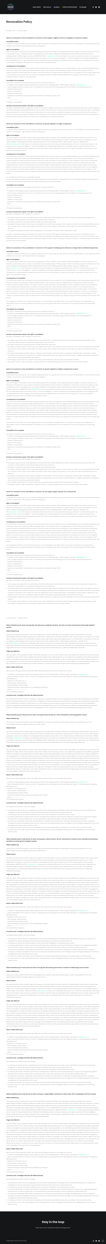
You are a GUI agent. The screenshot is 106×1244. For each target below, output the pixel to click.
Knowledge (83, 7)
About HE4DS (37, 7)
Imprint (17, 1241)
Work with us (47, 7)
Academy (56, 7)
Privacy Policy (23, 1241)
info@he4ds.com (51, 56)
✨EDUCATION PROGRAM (69, 7)
